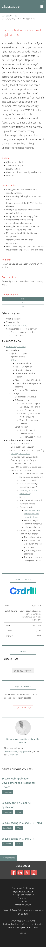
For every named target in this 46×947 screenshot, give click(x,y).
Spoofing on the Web (20, 454)
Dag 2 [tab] (23, 303)
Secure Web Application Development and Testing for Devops (18, 782)
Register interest (23, 708)
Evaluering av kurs (23, 905)
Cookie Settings (8, 858)
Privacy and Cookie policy (23, 888)
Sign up (23, 933)
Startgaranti (23, 898)
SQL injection (16, 360)
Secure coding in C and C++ (18, 838)
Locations (23, 901)
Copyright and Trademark (23, 895)
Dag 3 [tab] (23, 306)
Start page (6, 16)
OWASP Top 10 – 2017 (16, 347)
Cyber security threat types (18, 325)
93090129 (14, 755)
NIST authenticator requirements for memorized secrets (32, 513)
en (43, 2)
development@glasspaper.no (16, 751)
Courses (14, 16)
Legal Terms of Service (23, 891)
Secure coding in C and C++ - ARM (22, 823)
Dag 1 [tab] (23, 299)
